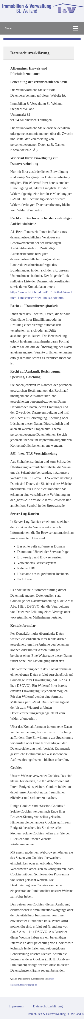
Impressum (16, 1006)
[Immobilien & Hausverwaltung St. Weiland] (42, 13)
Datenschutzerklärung (48, 1006)
